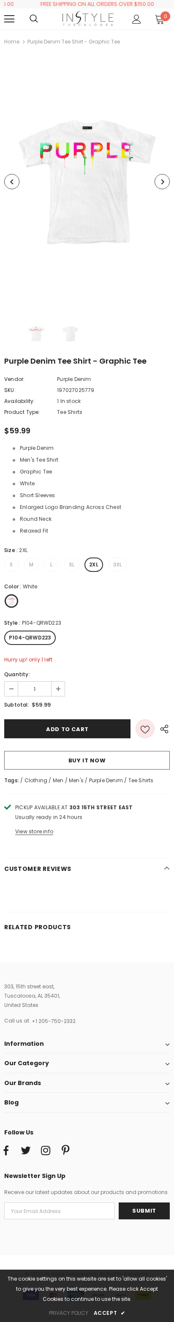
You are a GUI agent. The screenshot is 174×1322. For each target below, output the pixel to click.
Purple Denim (74, 379)
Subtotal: (16, 704)
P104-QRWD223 (30, 637)
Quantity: (17, 674)
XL (71, 564)
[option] (87, 181)
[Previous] (11, 181)
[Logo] (88, 18)
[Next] (162, 181)
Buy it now (87, 760)
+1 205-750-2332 (54, 1021)
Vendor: (14, 379)
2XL (93, 564)
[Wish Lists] (145, 728)
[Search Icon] (42, 19)
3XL (117, 564)
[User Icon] (136, 19)
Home (11, 41)
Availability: (19, 401)
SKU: (10, 390)
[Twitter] (25, 1151)
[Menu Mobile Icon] (9, 19)
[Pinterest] (65, 1151)
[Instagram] (45, 1151)
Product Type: (22, 412)
